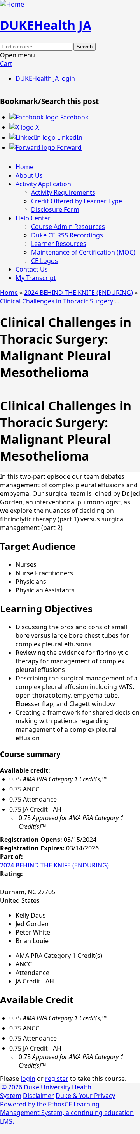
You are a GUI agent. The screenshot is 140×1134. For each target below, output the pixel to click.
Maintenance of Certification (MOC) (83, 252)
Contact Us (32, 269)
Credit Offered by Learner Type (76, 201)
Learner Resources (58, 243)
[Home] (12, 4)
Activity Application (43, 184)
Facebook (74, 117)
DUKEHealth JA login (45, 78)
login (28, 1078)
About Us (29, 175)
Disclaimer (38, 1095)
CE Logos (44, 260)
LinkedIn (69, 137)
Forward (68, 147)
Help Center (33, 218)
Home (24, 167)
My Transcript (36, 278)
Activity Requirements (63, 192)
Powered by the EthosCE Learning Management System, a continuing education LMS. (67, 1112)
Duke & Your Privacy (85, 1095)
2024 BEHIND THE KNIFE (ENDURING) (78, 292)
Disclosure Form (55, 209)
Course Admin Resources (68, 226)
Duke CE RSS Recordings (67, 235)
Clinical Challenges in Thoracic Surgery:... (59, 301)
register (56, 1078)
